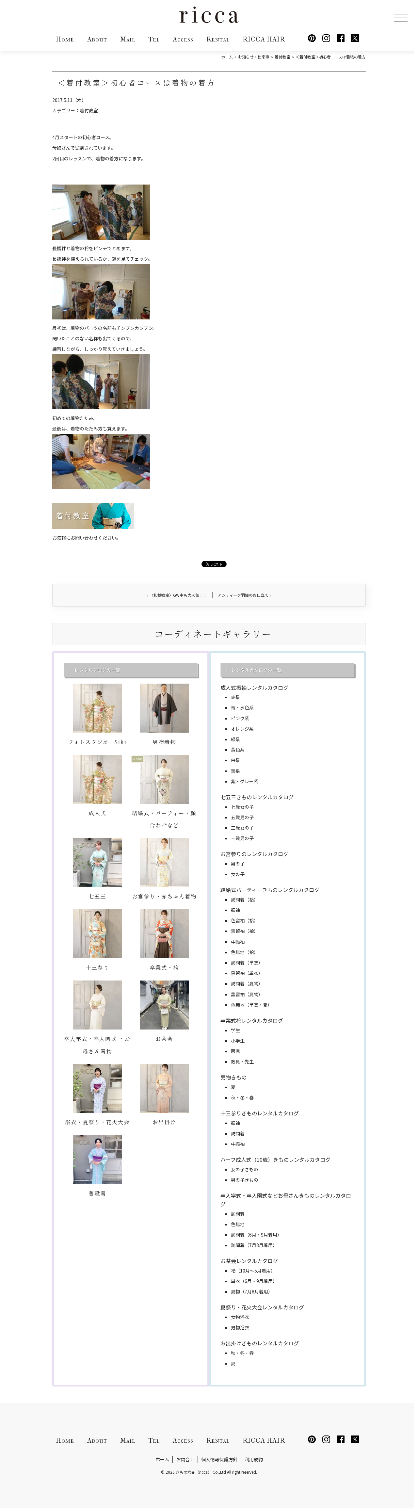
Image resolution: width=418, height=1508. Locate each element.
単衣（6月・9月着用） (254, 1281)
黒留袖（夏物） (247, 994)
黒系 (235, 771)
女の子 (238, 874)
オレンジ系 (242, 728)
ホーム (162, 1459)
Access (183, 39)
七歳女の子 (242, 806)
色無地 (238, 1224)
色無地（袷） (244, 952)
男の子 (238, 863)
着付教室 (89, 110)
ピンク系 (240, 718)
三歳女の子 (242, 827)
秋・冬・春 (242, 1097)
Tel (154, 39)
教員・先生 (242, 1061)
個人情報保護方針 (219, 1459)
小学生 (238, 1040)
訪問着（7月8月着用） (254, 1245)
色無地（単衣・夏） (251, 1004)
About (97, 39)
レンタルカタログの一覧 (256, 670)
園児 (235, 1051)
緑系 (235, 739)
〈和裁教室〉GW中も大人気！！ (177, 595)
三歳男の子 (242, 838)
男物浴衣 (240, 1327)
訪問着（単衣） (247, 962)
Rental (218, 39)
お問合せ (185, 1459)
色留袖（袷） (244, 920)
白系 (235, 760)
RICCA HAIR (264, 39)
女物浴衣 (240, 1317)
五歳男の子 (242, 817)
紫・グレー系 (244, 781)
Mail (127, 39)
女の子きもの (244, 1169)
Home (65, 39)
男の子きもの (244, 1179)
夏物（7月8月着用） (252, 1291)
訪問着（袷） (244, 899)
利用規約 (254, 1459)
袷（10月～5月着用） (253, 1270)
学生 (235, 1030)
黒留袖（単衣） (247, 973)
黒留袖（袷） (244, 931)
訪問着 (238, 1133)
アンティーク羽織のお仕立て (244, 595)
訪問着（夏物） (247, 983)
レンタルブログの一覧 (97, 670)
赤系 (235, 697)
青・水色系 (242, 707)
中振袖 (238, 941)
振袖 (235, 910)
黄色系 (238, 749)
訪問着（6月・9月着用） (256, 1234)
